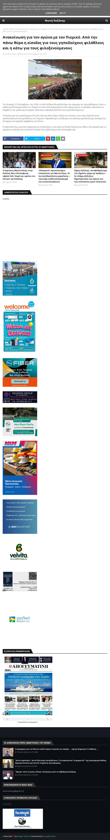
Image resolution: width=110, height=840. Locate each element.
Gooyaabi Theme (49, 836)
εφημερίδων (34, 722)
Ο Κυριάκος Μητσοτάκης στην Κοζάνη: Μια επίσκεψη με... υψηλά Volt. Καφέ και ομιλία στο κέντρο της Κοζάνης (19, 174)
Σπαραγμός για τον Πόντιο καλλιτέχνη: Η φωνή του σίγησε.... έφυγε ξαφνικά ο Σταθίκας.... (56, 749)
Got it (63, 13)
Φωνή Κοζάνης (55, 20)
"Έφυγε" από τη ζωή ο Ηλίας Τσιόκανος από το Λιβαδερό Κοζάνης (45, 772)
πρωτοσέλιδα (23, 722)
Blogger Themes (23, 836)
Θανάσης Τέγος (10, 54)
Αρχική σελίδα (8, 29)
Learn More (51, 13)
